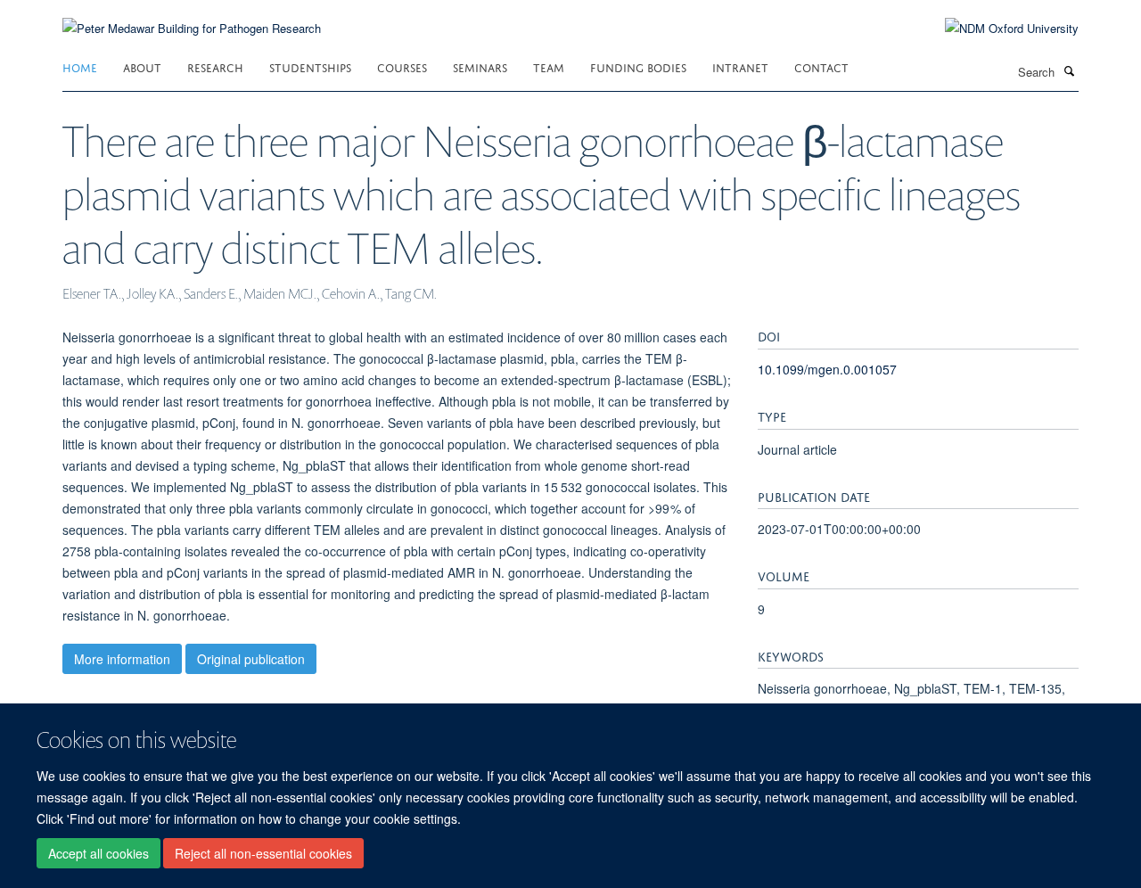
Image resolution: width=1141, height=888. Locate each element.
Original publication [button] (251, 659)
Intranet (740, 66)
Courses (402, 66)
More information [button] (122, 659)
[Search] (1069, 70)
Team (548, 66)
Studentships (310, 66)
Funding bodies (638, 66)
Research (215, 66)
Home (79, 66)
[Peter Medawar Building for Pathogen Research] (191, 17)
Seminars (480, 66)
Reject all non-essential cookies (263, 853)
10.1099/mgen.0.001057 (827, 369)
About (142, 66)
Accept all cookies (98, 853)
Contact (821, 66)
